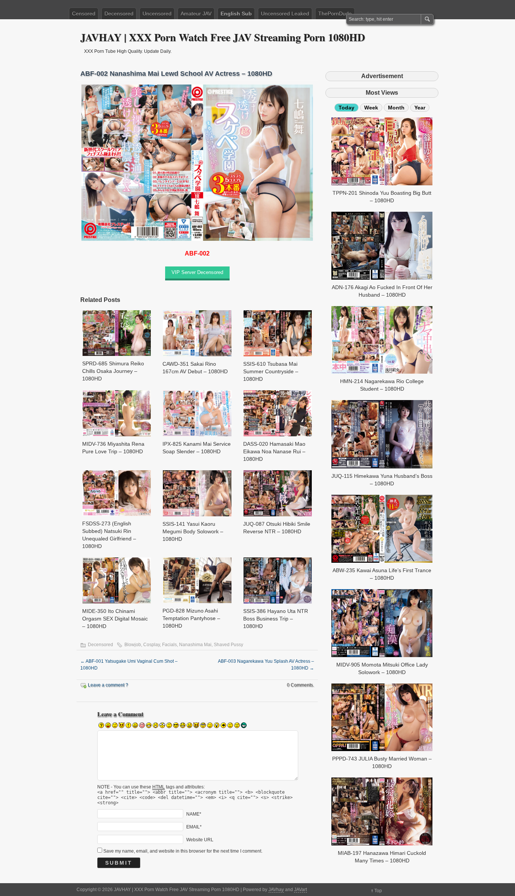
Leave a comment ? (108, 685)
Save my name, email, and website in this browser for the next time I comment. (182, 851)
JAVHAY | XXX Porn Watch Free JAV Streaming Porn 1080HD (222, 37)
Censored (83, 14)
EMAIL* (194, 826)
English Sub (236, 14)
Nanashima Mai (195, 644)
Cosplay (151, 644)
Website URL (199, 839)
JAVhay (276, 889)
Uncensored (157, 14)
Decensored (118, 14)
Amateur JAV (196, 14)
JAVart (300, 889)
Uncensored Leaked (285, 14)
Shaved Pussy (228, 644)
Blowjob (132, 644)
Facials (169, 644)
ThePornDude (335, 14)
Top (378, 890)
